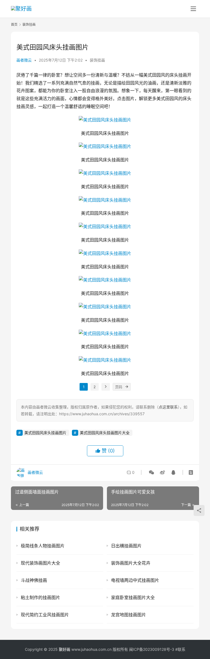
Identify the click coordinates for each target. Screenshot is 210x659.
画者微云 (24, 60)
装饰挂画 (97, 60)
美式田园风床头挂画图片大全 (105, 432)
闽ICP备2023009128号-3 (151, 649)
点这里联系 (168, 407)
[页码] (127, 387)
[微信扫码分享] (151, 472)
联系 (181, 649)
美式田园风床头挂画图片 (45, 432)
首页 (14, 24)
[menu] (193, 9)
